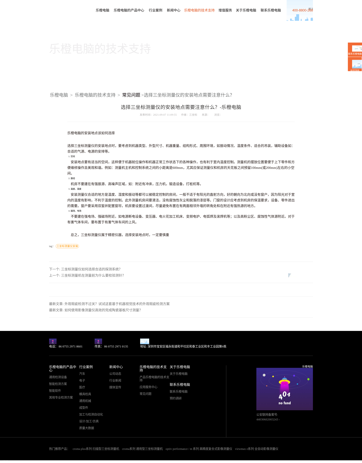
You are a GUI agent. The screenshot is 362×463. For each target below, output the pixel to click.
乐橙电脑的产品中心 (129, 10)
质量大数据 (86, 428)
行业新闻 (115, 380)
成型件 (83, 407)
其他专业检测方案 (61, 397)
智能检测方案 (58, 384)
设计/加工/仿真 (89, 421)
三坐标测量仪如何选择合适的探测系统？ (91, 269)
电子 (82, 380)
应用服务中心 (148, 387)
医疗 (82, 387)
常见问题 (131, 95)
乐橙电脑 (54, 8)
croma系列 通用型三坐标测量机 (142, 449)
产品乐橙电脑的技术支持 (154, 379)
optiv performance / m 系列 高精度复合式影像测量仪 (199, 449)
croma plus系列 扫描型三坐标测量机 (96, 449)
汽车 (82, 373)
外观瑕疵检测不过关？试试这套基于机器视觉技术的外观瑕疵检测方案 (117, 304)
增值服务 (225, 10)
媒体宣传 (115, 387)
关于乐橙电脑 (246, 10)
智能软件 (55, 390)
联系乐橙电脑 (271, 10)
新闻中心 (173, 10)
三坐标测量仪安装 (67, 246)
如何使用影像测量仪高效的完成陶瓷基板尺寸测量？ (103, 310)
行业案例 (155, 10)
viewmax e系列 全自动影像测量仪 (256, 449)
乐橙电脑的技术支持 (199, 10)
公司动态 (115, 373)
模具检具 (85, 394)
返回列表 (296, 275)
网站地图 (5, 461)
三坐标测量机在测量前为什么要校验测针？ (93, 275)
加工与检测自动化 (91, 414)
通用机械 (85, 401)
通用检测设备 (58, 377)
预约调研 (176, 398)
